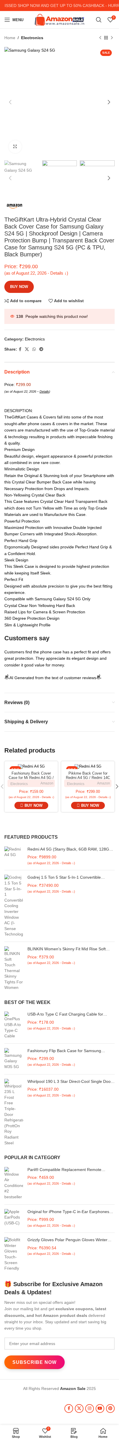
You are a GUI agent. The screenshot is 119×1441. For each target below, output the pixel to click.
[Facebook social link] (20, 349)
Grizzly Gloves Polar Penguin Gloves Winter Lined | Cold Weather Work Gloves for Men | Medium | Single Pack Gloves (67, 1240)
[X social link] (27, 349)
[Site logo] (59, 19)
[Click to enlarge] (15, 146)
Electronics (32, 37)
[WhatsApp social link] (34, 349)
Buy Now (19, 286)
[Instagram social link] (89, 1408)
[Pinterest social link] (110, 1408)
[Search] (99, 20)
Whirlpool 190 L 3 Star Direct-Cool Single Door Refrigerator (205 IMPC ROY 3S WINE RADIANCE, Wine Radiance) (69, 1082)
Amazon (46, 783)
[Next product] (112, 38)
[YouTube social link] (100, 1408)
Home (9, 37)
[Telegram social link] (41, 349)
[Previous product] (100, 38)
